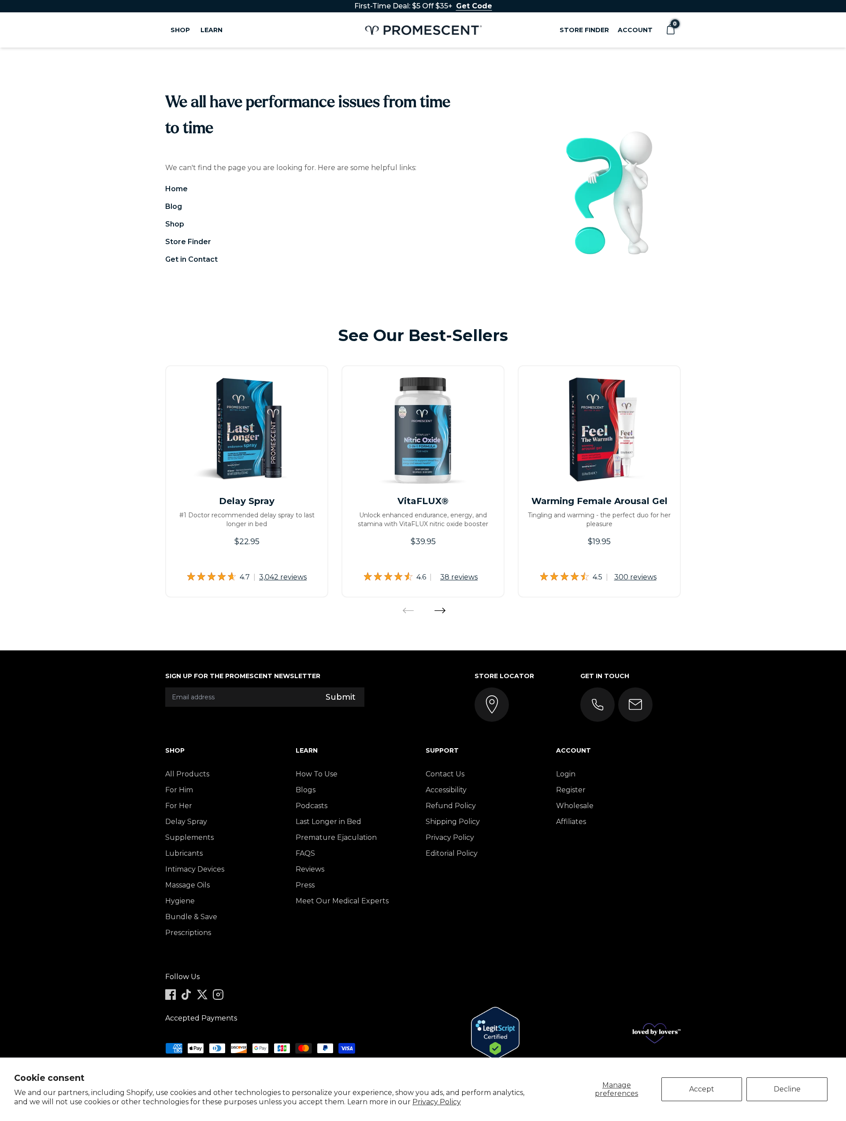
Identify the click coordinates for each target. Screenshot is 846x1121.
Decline (787, 1089)
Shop (174, 224)
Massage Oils (187, 885)
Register (571, 790)
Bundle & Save (191, 917)
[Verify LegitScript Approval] (495, 1033)
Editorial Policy (452, 853)
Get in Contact (191, 259)
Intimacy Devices (194, 869)
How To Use (317, 774)
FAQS (305, 853)
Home (176, 189)
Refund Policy (451, 806)
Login (565, 774)
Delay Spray (186, 821)
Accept (701, 1089)
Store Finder (584, 30)
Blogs (305, 790)
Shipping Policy (453, 821)
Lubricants (184, 853)
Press (305, 885)
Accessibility (446, 790)
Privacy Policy (436, 1102)
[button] (670, 30)
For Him (179, 790)
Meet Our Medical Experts (342, 901)
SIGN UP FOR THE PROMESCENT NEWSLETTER (242, 676)
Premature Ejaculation (336, 837)
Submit (341, 697)
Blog (173, 206)
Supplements (189, 837)
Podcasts (311, 806)
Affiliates (571, 821)
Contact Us (445, 774)
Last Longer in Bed (328, 821)
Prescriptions (188, 932)
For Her (178, 806)
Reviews (310, 869)
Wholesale (575, 806)
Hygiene (180, 901)
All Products (187, 774)
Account (635, 30)
